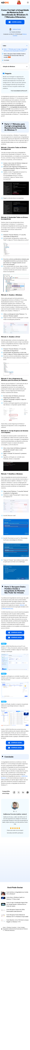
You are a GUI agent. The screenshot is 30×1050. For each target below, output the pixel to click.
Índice (4, 45)
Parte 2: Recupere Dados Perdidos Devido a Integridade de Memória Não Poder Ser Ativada (15, 55)
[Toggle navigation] (28, 2)
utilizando (22, 605)
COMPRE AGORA (16, 22)
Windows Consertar (11, 927)
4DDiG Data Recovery (7, 608)
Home (4, 927)
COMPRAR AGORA (16, 632)
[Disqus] (15, 860)
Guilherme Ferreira (17, 29)
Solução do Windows (9, 66)
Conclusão (6, 60)
